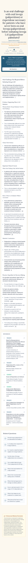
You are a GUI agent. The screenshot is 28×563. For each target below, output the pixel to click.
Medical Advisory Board (14, 40)
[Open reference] (24, 338)
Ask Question (13, 69)
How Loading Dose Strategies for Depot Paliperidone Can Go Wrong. (15, 404)
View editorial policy (20, 53)
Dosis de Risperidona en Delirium (15, 376)
